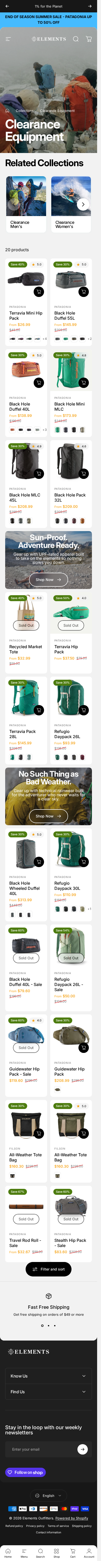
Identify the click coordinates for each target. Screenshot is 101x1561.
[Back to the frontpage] (7, 111)
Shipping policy (82, 1526)
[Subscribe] (82, 1449)
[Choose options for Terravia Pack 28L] (39, 710)
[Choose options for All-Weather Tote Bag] (83, 1133)
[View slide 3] (55, 1326)
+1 (89, 908)
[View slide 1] (42, 1326)
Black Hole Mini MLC (69, 406)
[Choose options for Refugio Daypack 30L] (83, 862)
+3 (44, 429)
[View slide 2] (49, 1326)
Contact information (48, 1532)
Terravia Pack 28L (22, 734)
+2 (90, 338)
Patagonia (17, 306)
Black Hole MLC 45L (24, 497)
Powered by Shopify (71, 1518)
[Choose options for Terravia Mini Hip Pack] (39, 292)
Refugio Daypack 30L (67, 886)
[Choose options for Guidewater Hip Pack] (83, 1048)
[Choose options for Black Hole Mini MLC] (83, 383)
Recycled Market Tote (25, 649)
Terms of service (58, 1526)
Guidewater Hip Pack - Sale (24, 1071)
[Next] (90, 6)
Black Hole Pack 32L (70, 497)
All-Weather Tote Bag (25, 1157)
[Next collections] (83, 204)
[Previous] (7, 6)
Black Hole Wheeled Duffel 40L (24, 888)
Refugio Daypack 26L (67, 734)
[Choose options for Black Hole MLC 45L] (39, 473)
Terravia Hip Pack (66, 649)
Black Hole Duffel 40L (19, 406)
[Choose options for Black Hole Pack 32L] (83, 473)
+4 (44, 338)
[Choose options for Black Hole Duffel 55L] (83, 292)
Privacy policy (35, 1526)
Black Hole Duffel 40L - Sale (25, 981)
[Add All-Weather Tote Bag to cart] (39, 1133)
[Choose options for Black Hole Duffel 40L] (39, 383)
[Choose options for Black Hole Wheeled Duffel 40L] (39, 862)
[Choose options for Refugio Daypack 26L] (83, 710)
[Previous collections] (14, 204)
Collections (25, 111)
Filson (14, 1148)
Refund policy (14, 1526)
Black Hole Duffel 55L (64, 315)
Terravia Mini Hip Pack (25, 315)
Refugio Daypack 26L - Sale (68, 984)
